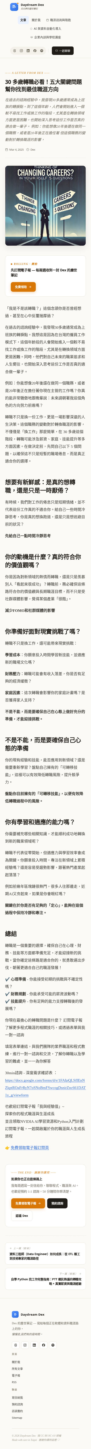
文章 (23, 20)
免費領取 (21, 287)
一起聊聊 (64, 51)
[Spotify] (42, 51)
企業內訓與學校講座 (47, 37)
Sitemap (17, 1418)
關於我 (36, 20)
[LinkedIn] (28, 51)
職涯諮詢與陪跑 (60, 20)
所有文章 (17, 1369)
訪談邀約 (17, 1411)
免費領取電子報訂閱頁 (30, 1148)
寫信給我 (17, 1397)
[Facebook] (35, 51)
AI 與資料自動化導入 (47, 28)
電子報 (16, 1375)
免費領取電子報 (25, 1203)
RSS (14, 1382)
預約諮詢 (57, 1203)
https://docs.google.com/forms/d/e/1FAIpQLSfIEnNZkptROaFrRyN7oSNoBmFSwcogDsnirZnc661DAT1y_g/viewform (45, 1087)
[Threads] (14, 51)
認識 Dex (22, 1216)
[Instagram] (21, 51)
